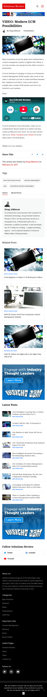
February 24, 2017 (10, 164)
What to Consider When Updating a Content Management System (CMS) (26, 496)
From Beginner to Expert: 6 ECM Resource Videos (23, 277)
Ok (24, 693)
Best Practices (10, 273)
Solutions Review (8, 647)
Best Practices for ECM (12, 180)
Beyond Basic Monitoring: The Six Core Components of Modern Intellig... (27, 475)
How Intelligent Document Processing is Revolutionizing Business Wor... (27, 454)
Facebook (20, 135)
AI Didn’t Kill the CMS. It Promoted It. (26, 423)
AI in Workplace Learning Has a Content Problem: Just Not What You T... (27, 413)
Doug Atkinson (14, 31)
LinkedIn (30, 135)
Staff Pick (6, 615)
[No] (44, 690)
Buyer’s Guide (7, 637)
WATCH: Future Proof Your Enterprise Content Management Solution (22, 315)
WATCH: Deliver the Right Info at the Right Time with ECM (22, 355)
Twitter (12, 135)
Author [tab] (5, 193)
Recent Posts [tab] (16, 193)
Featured (5, 603)
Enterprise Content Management (22, 186)
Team (4, 655)
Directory (5, 629)
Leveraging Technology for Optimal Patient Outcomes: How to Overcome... (27, 486)
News (4, 607)
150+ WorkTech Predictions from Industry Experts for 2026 (28, 444)
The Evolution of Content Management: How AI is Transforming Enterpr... (27, 465)
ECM (5, 186)
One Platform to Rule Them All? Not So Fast (27, 433)
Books (4, 633)
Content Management (32, 180)
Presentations (29, 31)
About (4, 651)
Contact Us (6, 659)
